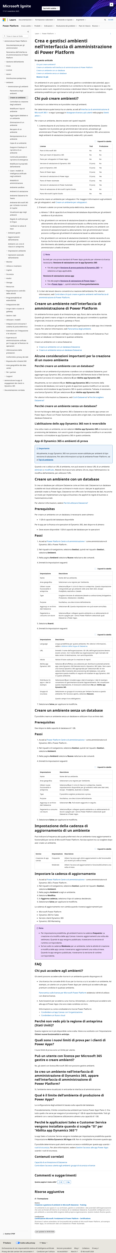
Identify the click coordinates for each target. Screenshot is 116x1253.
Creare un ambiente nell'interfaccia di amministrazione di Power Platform (64, 67)
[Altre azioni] (110, 34)
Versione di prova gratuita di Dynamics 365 (79, 267)
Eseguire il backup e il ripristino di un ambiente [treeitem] (18, 150)
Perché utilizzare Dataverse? (76, 503)
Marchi (73, 1251)
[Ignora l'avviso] (111, 4)
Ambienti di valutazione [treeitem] (19, 191)
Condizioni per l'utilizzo (46, 1251)
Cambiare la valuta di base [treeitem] (18, 227)
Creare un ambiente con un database (50, 70)
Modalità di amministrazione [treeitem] (16, 181)
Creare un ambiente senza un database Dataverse (60, 350)
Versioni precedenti (64, 1248)
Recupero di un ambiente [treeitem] (16, 130)
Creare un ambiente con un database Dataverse (59, 347)
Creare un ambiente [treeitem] (17, 98)
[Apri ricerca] (105, 20)
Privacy (94, 1248)
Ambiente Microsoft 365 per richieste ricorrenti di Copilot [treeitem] (19, 205)
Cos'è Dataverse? (80, 397)
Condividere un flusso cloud (53, 1015)
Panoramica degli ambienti (79, 329)
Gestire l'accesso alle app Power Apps (92, 1147)
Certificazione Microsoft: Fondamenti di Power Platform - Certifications (63, 1218)
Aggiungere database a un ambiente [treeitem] (19, 116)
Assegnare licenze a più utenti (79, 112)
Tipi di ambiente (46, 460)
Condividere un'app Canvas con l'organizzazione (61, 1012)
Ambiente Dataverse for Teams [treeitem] (19, 197)
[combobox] (15, 36)
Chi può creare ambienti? (46, 64)
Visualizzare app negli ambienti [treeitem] (18, 213)
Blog (76, 1248)
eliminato (39, 470)
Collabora (85, 1248)
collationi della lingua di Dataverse (74, 646)
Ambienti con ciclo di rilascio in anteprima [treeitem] (16, 245)
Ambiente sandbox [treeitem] (17, 187)
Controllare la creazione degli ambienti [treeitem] (19, 103)
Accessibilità (62, 1251)
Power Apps (57, 284)
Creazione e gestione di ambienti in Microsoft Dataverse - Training (60, 1205)
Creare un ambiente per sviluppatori (71, 202)
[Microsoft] (4, 19)
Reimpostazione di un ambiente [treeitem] (18, 137)
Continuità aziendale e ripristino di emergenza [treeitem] (19, 158)
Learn (37, 33)
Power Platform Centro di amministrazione (65, 541)
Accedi (110, 20)
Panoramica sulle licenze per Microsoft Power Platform (62, 992)
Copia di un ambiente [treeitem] (18, 143)
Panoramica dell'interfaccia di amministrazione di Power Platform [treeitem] (17, 55)
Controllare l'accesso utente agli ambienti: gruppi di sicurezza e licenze (65, 1165)
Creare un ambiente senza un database (51, 73)
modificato (49, 470)
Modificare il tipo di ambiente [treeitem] (17, 110)
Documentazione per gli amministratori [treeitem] (15, 46)
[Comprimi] (28, 31)
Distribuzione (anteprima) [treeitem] (16, 78)
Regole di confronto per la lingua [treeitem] (19, 220)
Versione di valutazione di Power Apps (77, 281)
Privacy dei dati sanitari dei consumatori (17, 1251)
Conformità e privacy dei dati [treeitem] (17, 357)
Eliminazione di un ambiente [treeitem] (17, 123)
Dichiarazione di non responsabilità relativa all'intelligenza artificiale (28, 1248)
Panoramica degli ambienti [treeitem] (16, 92)
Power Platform (48, 33)
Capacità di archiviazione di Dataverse (51, 1162)
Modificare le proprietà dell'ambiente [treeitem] (18, 165)
